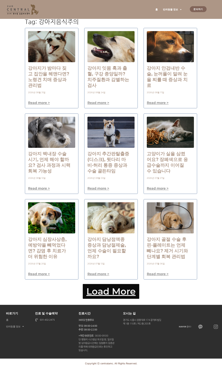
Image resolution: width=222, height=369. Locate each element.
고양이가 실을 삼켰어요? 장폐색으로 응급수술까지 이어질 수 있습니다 (167, 162)
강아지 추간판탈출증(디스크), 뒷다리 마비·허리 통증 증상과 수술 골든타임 (108, 162)
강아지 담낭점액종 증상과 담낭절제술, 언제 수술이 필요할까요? (106, 247)
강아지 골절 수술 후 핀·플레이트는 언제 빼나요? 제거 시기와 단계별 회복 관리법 (167, 247)
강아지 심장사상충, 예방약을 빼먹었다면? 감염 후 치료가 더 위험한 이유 (47, 247)
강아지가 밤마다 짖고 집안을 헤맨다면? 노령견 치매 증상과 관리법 (48, 76)
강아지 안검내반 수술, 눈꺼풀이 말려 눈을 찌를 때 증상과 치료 (167, 76)
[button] (111, 291)
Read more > (39, 103)
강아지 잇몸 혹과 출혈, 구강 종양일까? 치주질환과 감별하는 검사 (108, 76)
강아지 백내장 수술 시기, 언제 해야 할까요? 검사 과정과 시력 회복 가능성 (49, 162)
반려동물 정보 (170, 9)
